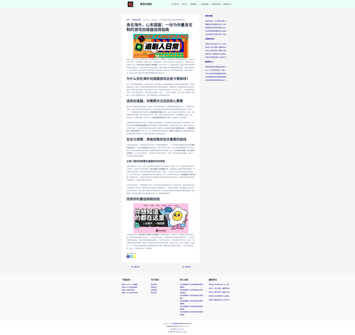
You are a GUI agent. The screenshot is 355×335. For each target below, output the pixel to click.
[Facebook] (128, 256)
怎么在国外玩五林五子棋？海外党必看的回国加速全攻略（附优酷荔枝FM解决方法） (216, 34)
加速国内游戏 (216, 4)
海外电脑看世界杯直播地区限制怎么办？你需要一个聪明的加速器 (216, 77)
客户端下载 (175, 4)
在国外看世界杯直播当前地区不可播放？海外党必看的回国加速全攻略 (216, 67)
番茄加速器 (146, 4)
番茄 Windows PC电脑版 (130, 284)
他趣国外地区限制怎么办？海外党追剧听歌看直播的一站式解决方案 (216, 24)
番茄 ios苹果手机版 (128, 290)
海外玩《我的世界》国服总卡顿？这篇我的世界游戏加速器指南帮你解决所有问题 (216, 50)
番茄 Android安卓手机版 (130, 292)
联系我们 (154, 292)
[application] (197, 4)
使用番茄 (193, 4)
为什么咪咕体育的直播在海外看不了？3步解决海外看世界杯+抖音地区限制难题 (216, 73)
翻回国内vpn (227, 4)
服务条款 (154, 284)
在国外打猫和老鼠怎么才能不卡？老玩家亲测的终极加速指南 (216, 57)
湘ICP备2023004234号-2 (177, 329)
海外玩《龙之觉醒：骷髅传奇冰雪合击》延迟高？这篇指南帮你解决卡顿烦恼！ (216, 47)
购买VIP (184, 4)
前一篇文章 (134, 267)
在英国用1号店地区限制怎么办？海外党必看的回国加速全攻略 (216, 27)
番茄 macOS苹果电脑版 (129, 287)
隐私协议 (154, 287)
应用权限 (154, 290)
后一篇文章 (187, 267)
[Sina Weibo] (134, 256)
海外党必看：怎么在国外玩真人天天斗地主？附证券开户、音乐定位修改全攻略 (216, 21)
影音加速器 (205, 4)
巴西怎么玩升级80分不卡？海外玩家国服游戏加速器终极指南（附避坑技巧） (216, 44)
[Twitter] (131, 256)
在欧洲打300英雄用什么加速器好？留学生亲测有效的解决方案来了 (216, 54)
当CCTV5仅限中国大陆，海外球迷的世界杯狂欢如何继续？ (216, 70)
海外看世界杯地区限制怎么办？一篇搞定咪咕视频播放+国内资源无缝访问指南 (216, 80)
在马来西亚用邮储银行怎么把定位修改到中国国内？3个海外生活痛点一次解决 (216, 31)
